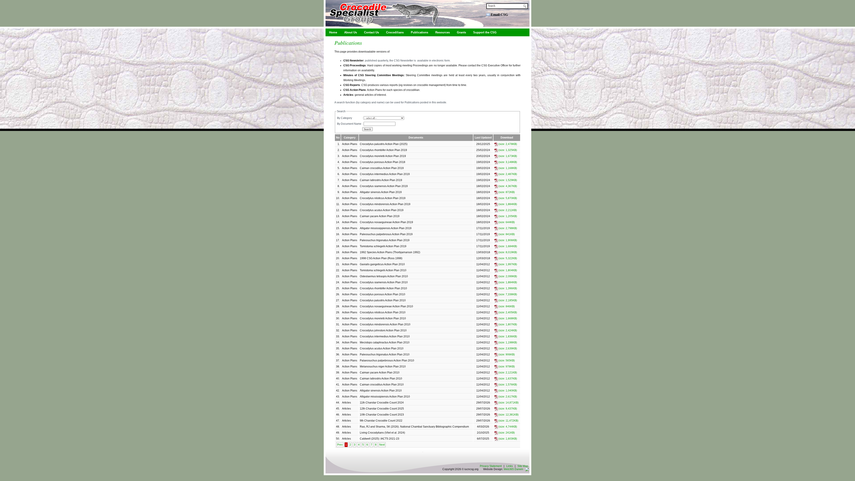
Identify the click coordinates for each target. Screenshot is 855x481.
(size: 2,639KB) (507, 348)
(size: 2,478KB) (507, 144)
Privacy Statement (491, 466)
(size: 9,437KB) (507, 408)
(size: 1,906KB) (507, 240)
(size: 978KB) (506, 366)
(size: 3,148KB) (507, 162)
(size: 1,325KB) (507, 150)
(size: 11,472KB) (508, 420)
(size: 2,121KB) (507, 372)
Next (382, 444)
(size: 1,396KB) (507, 288)
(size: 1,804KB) (507, 270)
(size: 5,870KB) (507, 198)
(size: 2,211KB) (507, 210)
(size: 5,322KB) (507, 258)
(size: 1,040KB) (507, 390)
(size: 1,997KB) (507, 264)
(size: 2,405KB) (507, 312)
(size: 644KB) (506, 222)
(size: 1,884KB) (507, 204)
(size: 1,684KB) (507, 246)
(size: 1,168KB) (507, 168)
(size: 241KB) (506, 432)
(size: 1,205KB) (507, 216)
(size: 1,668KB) (507, 318)
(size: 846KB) (506, 306)
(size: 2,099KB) (507, 276)
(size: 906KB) (506, 354)
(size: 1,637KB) (507, 378)
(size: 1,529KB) (507, 180)
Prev (340, 444)
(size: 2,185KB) (507, 300)
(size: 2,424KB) (507, 330)
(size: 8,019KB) (507, 252)
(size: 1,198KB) (507, 342)
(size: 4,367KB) (507, 186)
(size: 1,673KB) (507, 156)
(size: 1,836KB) (507, 336)
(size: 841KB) (506, 234)
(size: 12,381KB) (508, 414)
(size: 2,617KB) (507, 396)
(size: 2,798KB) (507, 228)
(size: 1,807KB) (507, 324)
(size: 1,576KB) (507, 384)
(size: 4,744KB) (507, 426)
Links (509, 466)
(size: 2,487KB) (507, 174)
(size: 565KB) (506, 360)
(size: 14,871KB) (508, 402)
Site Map (522, 466)
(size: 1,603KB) (507, 438)
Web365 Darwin (513, 469)
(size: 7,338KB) (507, 294)
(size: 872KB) (506, 192)
